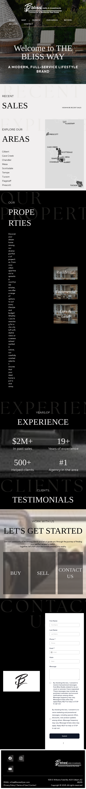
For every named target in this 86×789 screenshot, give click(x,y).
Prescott (6, 185)
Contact (32, 785)
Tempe (5, 172)
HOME (12, 20)
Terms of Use (22, 785)
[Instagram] (21, 758)
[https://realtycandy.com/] (68, 763)
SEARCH (36, 20)
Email (52, 648)
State (51, 657)
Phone (52, 639)
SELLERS (13, 24)
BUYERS (68, 20)
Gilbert (5, 151)
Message (53, 666)
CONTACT (28, 24)
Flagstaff (6, 181)
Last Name (53, 630)
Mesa (5, 164)
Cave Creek (8, 156)
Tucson (6, 176)
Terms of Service (70, 743)
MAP (23, 20)
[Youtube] (10, 769)
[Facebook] (10, 758)
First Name (53, 621)
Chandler (6, 160)
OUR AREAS (52, 20)
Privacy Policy (58, 743)
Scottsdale (7, 168)
